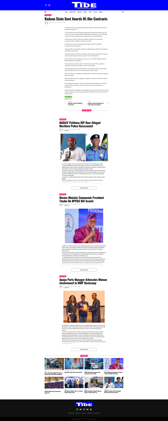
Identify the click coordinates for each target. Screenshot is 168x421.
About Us (84, 413)
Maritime (79, 12)
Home (66, 12)
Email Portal (97, 413)
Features (85, 12)
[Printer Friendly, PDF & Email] (68, 96)
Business (100, 12)
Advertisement (71, 413)
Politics (95, 12)
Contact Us (78, 413)
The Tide (67, 130)
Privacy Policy (90, 413)
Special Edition (72, 12)
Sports (90, 12)
